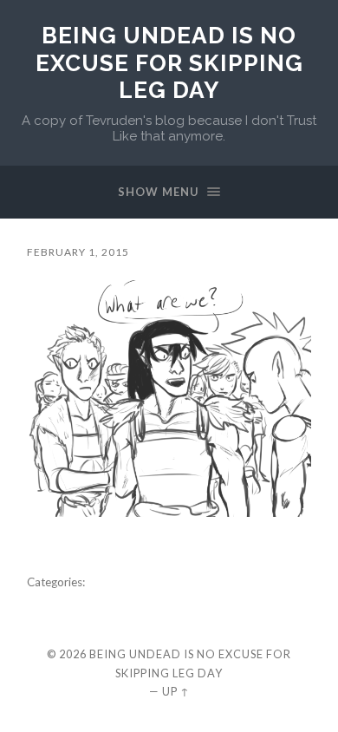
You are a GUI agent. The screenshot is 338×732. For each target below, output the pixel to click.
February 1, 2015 (78, 251)
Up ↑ (176, 691)
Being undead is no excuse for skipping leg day (169, 62)
